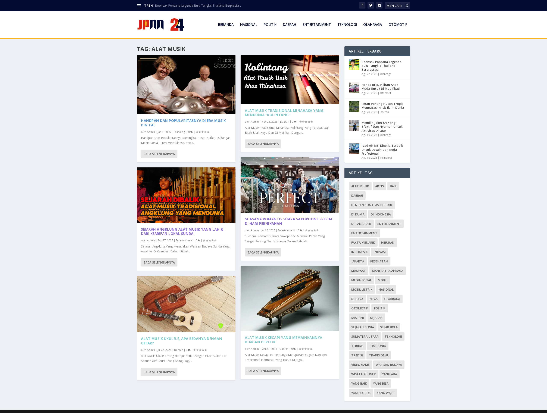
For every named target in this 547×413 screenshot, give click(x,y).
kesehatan (379, 261)
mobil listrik (361, 289)
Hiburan (387, 242)
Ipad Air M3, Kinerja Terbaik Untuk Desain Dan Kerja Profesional (382, 149)
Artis (379, 186)
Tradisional (379, 355)
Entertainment (317, 25)
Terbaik (357, 346)
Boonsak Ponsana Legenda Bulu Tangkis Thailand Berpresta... (198, 5)
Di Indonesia (381, 214)
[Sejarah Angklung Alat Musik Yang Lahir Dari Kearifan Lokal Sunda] (186, 195)
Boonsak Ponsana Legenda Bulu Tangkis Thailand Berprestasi (381, 66)
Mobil (382, 280)
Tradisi (357, 355)
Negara (357, 299)
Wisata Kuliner (363, 374)
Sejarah (376, 318)
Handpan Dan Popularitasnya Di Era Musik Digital (183, 122)
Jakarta (357, 261)
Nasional (248, 25)
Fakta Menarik (363, 242)
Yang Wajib (385, 393)
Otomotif (397, 25)
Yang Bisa (380, 383)
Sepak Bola (389, 327)
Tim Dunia (378, 346)
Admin (151, 132)
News (373, 299)
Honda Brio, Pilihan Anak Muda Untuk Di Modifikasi (381, 87)
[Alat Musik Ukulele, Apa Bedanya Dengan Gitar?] (186, 304)
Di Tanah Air (361, 224)
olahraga (392, 299)
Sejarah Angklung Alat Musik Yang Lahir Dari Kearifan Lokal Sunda (182, 231)
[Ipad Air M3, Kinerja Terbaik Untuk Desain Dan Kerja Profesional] (354, 148)
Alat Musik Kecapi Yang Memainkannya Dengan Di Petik (283, 339)
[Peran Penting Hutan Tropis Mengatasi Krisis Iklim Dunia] (354, 106)
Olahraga (372, 25)
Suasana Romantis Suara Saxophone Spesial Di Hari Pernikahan (289, 221)
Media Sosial (361, 280)
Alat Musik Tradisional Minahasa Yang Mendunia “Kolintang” (284, 112)
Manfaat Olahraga (387, 271)
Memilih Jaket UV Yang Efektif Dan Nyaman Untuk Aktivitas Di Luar (382, 126)
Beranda (226, 25)
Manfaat (358, 271)
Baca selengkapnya (159, 154)
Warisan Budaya (389, 365)
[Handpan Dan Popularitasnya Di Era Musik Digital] (186, 84)
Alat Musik (360, 186)
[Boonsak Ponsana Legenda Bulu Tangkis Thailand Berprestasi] (354, 64)
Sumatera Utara (364, 336)
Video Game (360, 365)
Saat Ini (357, 318)
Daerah (289, 25)
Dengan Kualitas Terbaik (371, 205)
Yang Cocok (361, 393)
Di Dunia (358, 214)
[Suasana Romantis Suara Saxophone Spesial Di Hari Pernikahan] (290, 185)
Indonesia (359, 252)
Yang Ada (389, 374)
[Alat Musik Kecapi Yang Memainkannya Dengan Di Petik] (290, 298)
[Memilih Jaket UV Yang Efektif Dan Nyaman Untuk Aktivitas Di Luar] (354, 125)
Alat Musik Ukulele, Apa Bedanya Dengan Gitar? (181, 341)
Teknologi (347, 25)
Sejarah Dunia (362, 327)
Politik (270, 25)
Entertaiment (389, 224)
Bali (393, 186)
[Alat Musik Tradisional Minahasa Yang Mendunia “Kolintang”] (290, 79)
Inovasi (380, 252)
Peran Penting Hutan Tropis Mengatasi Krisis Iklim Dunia (383, 106)
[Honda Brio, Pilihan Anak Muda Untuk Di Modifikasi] (354, 87)
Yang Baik (359, 383)
